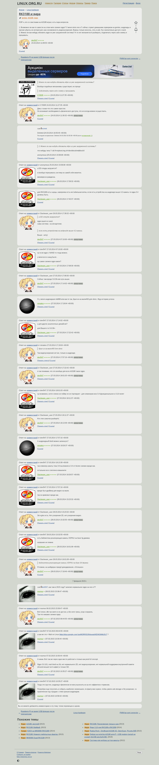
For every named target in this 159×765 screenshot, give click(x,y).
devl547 (34, 40)
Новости (49, 3)
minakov (40, 303)
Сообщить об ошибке (24, 754)
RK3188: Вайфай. (33, 727)
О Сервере (20, 752)
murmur (40, 591)
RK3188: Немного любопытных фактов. (42, 734)
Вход (138, 3)
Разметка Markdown (44, 752)
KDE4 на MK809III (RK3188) (38, 731)
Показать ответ (43, 98)
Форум (72, 3)
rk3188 (30, 18)
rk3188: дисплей (32, 724)
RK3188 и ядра (29, 14)
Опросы (79, 3)
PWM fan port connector (129, 58)
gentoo (24, 18)
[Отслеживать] (135, 29)
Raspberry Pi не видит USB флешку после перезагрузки (38, 58)
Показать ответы (43, 360)
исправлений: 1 (87, 135)
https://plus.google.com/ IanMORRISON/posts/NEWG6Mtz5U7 (83, 634)
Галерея (57, 3)
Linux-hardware (33, 10)
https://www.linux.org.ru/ (24, 757)
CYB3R (40, 95)
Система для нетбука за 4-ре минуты (104, 740)
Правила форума (30, 752)
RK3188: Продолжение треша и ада (104, 724)
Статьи (65, 3)
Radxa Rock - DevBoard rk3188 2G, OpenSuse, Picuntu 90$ (113, 731)
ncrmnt (44, 128)
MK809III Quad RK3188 (35, 738)
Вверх (139, 752)
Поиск (94, 3)
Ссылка (21, 51)
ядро (36, 18)
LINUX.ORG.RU (29, 3)
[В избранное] (135, 23)
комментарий (32, 105)
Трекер (87, 3)
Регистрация (128, 3)
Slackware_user (43, 181)
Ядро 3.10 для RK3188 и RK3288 (103, 727)
